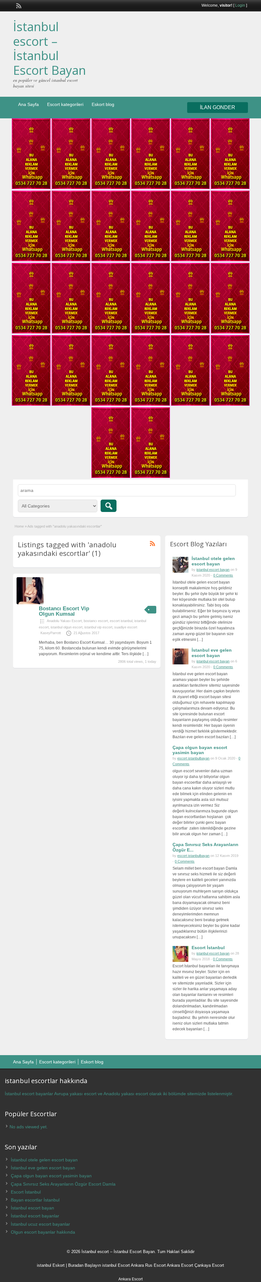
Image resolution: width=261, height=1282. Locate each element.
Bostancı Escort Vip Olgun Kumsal (64, 611)
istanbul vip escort (98, 627)
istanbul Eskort (51, 1265)
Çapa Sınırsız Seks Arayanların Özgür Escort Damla (63, 1184)
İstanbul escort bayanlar (35, 1215)
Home (19, 526)
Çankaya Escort (209, 1265)
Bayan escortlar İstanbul (35, 1199)
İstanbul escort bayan (32, 1207)
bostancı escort (96, 621)
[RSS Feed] (18, 5)
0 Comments (223, 575)
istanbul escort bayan (212, 569)
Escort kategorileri (65, 104)
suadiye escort (125, 627)
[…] (145, 654)
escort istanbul (121, 621)
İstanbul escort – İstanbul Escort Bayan (49, 48)
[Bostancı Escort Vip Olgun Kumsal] (30, 603)
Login (240, 5)
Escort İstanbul (208, 947)
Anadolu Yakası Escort (64, 621)
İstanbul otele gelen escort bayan (213, 561)
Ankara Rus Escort (148, 1265)
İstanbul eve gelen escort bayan (212, 653)
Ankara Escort (180, 1265)
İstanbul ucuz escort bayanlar (40, 1224)
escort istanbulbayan (193, 758)
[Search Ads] (108, 506)
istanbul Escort (116, 1265)
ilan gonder (217, 107)
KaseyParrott (50, 633)
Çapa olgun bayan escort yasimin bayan (200, 750)
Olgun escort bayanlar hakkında (43, 1232)
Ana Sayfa (28, 104)
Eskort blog (103, 104)
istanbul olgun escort (66, 627)
